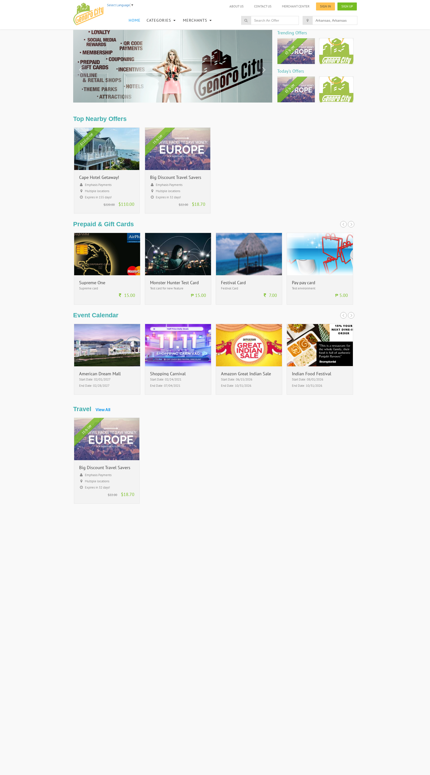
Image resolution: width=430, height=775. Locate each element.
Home (135, 20)
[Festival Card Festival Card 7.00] (249, 303)
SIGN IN (325, 6)
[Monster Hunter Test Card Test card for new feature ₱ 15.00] (178, 303)
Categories (159, 20)
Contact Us (262, 6)
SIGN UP (347, 6)
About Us (236, 6)
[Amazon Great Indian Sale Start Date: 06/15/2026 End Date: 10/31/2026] (249, 393)
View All (103, 410)
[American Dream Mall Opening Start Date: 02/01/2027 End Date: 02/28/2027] (107, 393)
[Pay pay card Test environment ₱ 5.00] (320, 303)
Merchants (196, 20)
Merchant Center (296, 6)
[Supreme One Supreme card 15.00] (107, 303)
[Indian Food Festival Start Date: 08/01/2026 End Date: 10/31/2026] (320, 393)
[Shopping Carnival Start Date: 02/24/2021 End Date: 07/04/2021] (178, 393)
